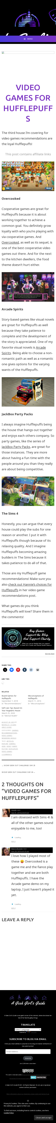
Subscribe (28, 1058)
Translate (33, 1032)
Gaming (15, 730)
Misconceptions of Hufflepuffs (36, 697)
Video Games (7, 735)
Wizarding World (9, 738)
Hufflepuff (13, 749)
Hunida (13, 810)
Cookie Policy (9, 1113)
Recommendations (9, 733)
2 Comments (7, 754)
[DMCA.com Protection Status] (38, 1078)
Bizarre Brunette (17, 849)
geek (4, 746)
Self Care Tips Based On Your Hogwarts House (12, 709)
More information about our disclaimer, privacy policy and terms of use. (28, 1094)
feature (5, 744)
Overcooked (10, 242)
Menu (30, 39)
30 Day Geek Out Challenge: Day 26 (17, 772)
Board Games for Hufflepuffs (9, 697)
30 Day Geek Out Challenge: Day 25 (19, 765)
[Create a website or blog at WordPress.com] (28, 1101)
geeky (9, 746)
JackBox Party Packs (16, 447)
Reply (13, 841)
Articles (10, 741)
